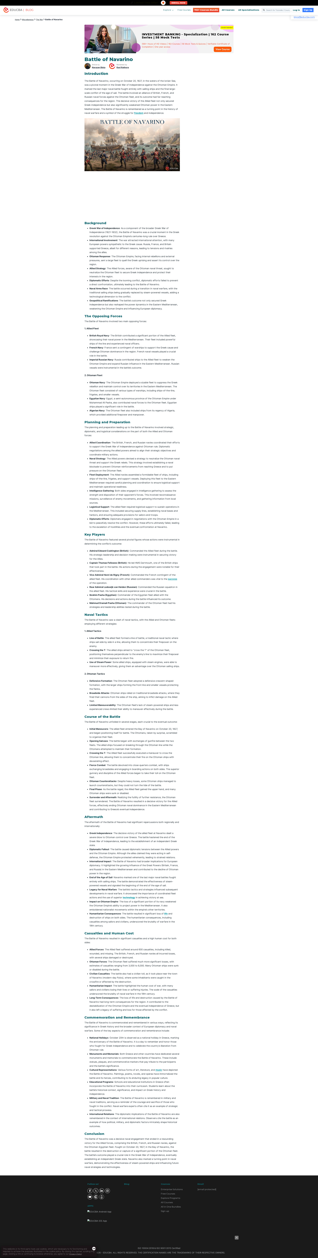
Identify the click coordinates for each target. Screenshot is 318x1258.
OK (94, 1248)
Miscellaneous (28, 19)
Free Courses (184, 10)
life (166, 913)
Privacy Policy (75, 1254)
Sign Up (308, 10)
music (159, 1070)
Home (17, 19)
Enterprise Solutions (172, 1189)
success (172, 579)
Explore (167, 10)
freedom (138, 113)
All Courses (228, 10)
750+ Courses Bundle (206, 10)
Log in (296, 10)
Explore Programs (170, 1198)
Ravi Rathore (123, 67)
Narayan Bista (98, 67)
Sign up (165, 1211)
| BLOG (28, 10)
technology (129, 897)
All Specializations (248, 10)
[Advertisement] (209, 93)
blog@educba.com (304, 17)
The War (39, 19)
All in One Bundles (171, 1206)
